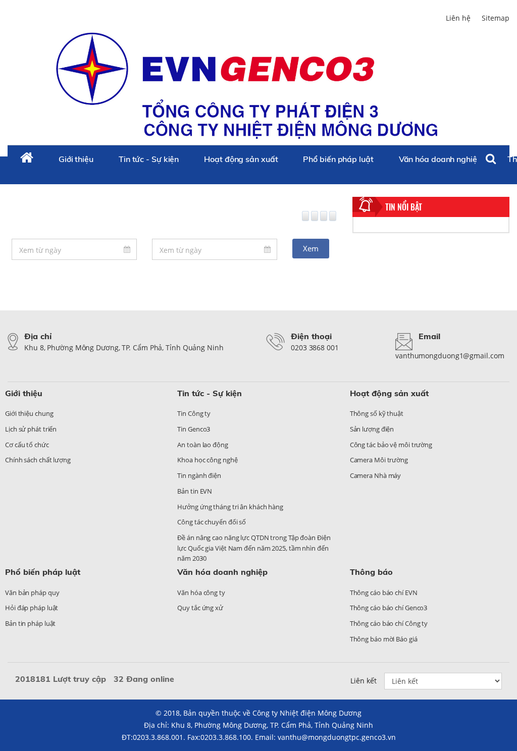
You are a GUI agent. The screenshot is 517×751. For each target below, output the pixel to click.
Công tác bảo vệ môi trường (391, 444)
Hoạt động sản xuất (241, 159)
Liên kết (363, 680)
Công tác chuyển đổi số (211, 521)
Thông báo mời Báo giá (384, 638)
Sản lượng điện (372, 429)
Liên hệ (458, 18)
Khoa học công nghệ (207, 459)
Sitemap (495, 18)
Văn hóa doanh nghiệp (440, 159)
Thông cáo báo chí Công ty (389, 623)
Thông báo (371, 572)
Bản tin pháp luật (30, 623)
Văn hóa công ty (201, 592)
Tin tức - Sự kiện (149, 159)
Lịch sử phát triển (31, 429)
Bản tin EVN (194, 491)
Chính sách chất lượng (38, 459)
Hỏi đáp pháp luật (31, 607)
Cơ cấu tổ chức (27, 444)
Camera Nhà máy (375, 475)
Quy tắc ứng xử (200, 607)
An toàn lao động (202, 444)
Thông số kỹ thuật (376, 413)
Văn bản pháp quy (32, 592)
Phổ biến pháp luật (338, 159)
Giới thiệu (76, 159)
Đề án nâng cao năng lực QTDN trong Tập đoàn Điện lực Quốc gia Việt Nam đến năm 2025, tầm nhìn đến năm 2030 (253, 548)
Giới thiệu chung (29, 413)
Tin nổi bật (403, 207)
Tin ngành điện (199, 475)
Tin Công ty (194, 413)
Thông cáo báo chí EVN (384, 592)
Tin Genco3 (193, 429)
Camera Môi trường (379, 459)
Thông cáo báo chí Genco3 (389, 607)
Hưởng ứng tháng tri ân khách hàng (230, 506)
